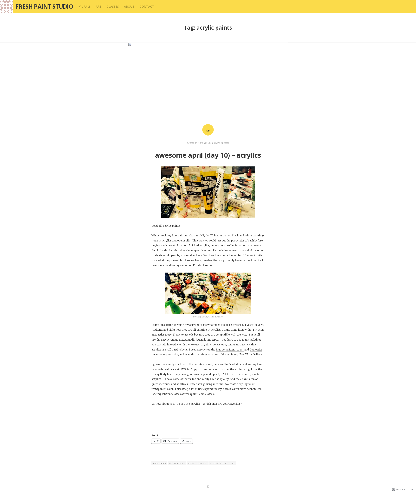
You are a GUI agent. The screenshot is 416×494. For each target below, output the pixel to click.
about (129, 6)
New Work (245, 354)
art (98, 6)
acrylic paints (159, 463)
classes (113, 6)
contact (147, 6)
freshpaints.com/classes (199, 394)
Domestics (256, 349)
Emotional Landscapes (230, 349)
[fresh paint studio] (6, 6)
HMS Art (191, 463)
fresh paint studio (44, 6)
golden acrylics (176, 463)
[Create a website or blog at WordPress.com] (208, 486)
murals (84, 6)
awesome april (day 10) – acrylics (208, 155)
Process (225, 142)
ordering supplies (218, 463)
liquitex (202, 463)
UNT (232, 463)
